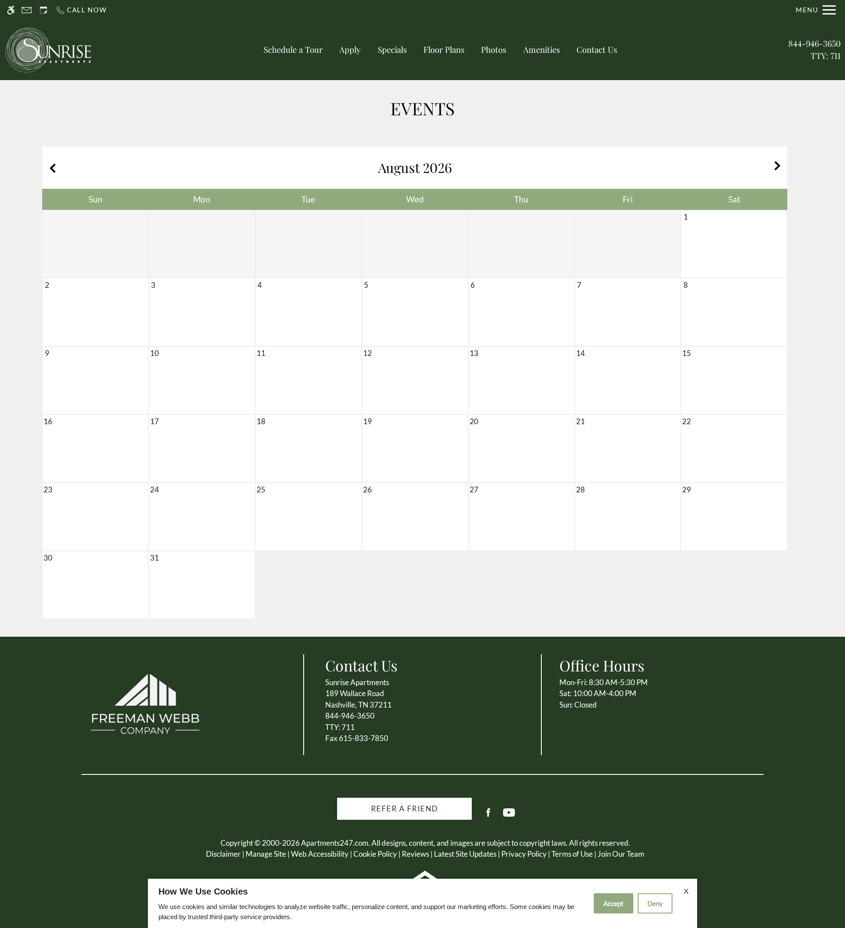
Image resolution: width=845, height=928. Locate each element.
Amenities (541, 49)
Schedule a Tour (293, 49)
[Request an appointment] (43, 10)
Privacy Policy (524, 853)
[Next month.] (778, 168)
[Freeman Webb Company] (145, 703)
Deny (655, 903)
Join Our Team (621, 853)
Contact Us (597, 49)
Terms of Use (572, 853)
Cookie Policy (375, 853)
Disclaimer (223, 853)
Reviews (415, 853)
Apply (349, 49)
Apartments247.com (334, 842)
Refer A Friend (404, 808)
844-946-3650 (814, 49)
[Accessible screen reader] (10, 10)
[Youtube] (509, 816)
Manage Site (266, 853)
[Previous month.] (51, 168)
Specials (392, 49)
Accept (613, 903)
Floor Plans (443, 49)
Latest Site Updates (465, 853)
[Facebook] (488, 816)
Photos (493, 49)
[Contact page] (26, 10)
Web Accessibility (320, 853)
